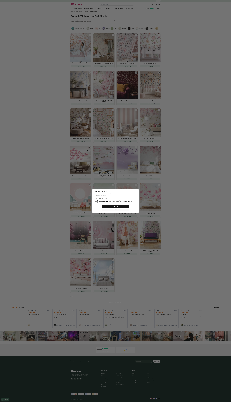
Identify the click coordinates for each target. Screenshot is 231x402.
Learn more (104, 203)
